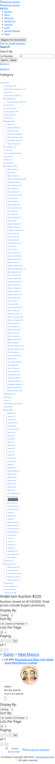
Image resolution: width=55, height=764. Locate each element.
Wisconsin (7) (12, 557)
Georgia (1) (11, 439)
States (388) (9, 410)
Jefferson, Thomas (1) (14, 288)
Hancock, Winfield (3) (15, 256)
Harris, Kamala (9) (13, 262)
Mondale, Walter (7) (14, 323)
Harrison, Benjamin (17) (15, 265)
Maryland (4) (12, 467)
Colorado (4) (12, 426)
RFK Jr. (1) (11, 124)
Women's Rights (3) (11, 586)
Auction (8, 11)
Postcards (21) (9, 163)
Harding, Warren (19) (14, 259)
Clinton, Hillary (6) (14, 204)
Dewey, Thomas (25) (14, 217)
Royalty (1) (8, 397)
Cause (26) (8, 92)
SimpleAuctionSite (45, 757)
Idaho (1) (11, 442)
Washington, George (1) (15, 384)
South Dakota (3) (13, 532)
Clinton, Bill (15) (13, 201)
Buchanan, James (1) (14, 182)
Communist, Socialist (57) (13, 95)
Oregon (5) (11, 519)
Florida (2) (11, 435)
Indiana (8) (11, 448)
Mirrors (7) (8, 160)
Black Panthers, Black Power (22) (15, 89)
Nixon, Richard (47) (14, 326)
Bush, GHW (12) (13, 188)
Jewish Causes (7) (10, 147)
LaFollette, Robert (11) (15, 573)
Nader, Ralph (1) (13, 570)
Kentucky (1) (12, 458)
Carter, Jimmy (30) (14, 192)
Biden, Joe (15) (12, 169)
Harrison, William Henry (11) (17, 269)
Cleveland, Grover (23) (15, 195)
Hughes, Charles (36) (14, 278)
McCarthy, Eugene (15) (15, 137)
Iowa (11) (11, 451)
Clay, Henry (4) (12, 198)
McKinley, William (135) (15, 320)
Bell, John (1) (12, 172)
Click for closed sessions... (13, 43)
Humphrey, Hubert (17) (15, 281)
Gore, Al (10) (12, 246)
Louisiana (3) (12, 461)
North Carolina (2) (13, 506)
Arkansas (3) (12, 419)
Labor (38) (8, 150)
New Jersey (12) (13, 496)
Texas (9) (11, 538)
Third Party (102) (10, 564)
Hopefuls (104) (10, 121)
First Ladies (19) (10, 115)
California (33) (12, 423)
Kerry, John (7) (12, 301)
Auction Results (12, 30)
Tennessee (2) (12, 535)
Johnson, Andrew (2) (14, 291)
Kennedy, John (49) (14, 297)
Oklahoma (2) (12, 516)
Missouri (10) (12, 480)
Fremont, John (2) (13, 237)
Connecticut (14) (13, 429)
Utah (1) (10, 541)
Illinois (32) (11, 445)
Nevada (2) (11, 490)
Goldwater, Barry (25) (15, 243)
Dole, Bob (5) (12, 220)
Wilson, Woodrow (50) (15, 390)
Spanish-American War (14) (13, 403)
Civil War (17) (9, 105)
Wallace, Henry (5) (13, 580)
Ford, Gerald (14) (13, 233)
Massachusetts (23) (13, 471)
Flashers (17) (9, 118)
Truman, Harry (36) (14, 374)
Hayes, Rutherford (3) (14, 272)
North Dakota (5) (13, 509)
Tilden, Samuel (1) (13, 371)
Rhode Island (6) (13, 525)
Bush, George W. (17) (14, 185)
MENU (5, 8)
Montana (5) (12, 484)
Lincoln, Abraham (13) (15, 307)
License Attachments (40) (13, 153)
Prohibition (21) (10, 394)
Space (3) (8, 400)
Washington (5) (12, 551)
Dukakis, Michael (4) (14, 227)
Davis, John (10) (13, 214)
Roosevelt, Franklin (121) (16, 346)
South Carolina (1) (13, 528)
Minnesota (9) (12, 477)
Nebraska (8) (12, 487)
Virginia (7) (11, 548)
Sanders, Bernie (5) (14, 143)
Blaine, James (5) (13, 176)
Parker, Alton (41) (13, 333)
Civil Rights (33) (10, 99)
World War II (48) (10, 593)
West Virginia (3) (13, 554)
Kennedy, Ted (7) (13, 131)
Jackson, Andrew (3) (14, 285)
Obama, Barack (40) (14, 330)
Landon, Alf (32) (13, 304)
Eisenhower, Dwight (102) (16, 230)
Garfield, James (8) (14, 240)
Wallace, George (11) (14, 577)
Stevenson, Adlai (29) (14, 362)
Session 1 (4, 63)
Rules (7, 34)
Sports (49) (8, 407)
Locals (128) (9, 156)
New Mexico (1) (13, 500)
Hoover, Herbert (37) (14, 275)
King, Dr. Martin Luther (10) (17, 102)
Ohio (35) (11, 512)
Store (7, 14)
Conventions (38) (10, 108)
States (8, 654)
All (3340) (6, 83)
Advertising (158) (10, 86)
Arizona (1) (11, 416)
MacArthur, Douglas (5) (15, 134)
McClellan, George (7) (15, 314)
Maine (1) (11, 464)
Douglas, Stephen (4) (14, 224)
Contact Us (9, 21)
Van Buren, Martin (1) (15, 381)
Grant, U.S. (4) (12, 249)
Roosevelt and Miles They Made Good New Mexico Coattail (29, 661)
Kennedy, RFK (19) (14, 127)
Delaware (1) (12, 432)
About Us (9, 18)
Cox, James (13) (13, 211)
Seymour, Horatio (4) (14, 355)
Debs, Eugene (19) (13, 567)
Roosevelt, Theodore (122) (16, 349)
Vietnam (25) (9, 583)
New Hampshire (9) (14, 493)
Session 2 (4, 69)
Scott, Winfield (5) (13, 352)
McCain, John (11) (13, 310)
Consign (8, 24)
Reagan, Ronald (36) (14, 339)
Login (7, 27)
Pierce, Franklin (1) (14, 336)
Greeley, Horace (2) (14, 253)
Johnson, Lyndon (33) (15, 294)
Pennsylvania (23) (13, 522)
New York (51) (12, 503)
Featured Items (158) (11, 111)
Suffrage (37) (9, 561)
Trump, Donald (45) (14, 378)
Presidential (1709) (11, 166)
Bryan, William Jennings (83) (17, 179)
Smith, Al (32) (12, 358)
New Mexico (28, 654)
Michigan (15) (12, 474)
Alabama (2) (12, 413)
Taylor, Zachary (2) (14, 368)
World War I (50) (10, 589)
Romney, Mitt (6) (13, 342)
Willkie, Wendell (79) (14, 387)
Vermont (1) (11, 544)
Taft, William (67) (13, 365)
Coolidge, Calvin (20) (14, 208)
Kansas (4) (11, 455)
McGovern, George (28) (15, 317)
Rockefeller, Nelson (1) (15, 140)
